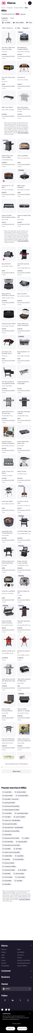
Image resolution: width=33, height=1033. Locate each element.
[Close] (30, 1013)
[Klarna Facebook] (5, 1000)
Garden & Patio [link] (18, 8)
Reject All (10, 1028)
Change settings (16, 1023)
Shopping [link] (9, 8)
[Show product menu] (30, 11)
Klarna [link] (3, 8)
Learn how (22, 14)
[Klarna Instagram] (28, 1000)
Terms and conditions (23, 132)
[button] (4, 181)
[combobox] (26, 28)
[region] (16, 1022)
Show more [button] (16, 771)
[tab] (4, 18)
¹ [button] (8, 56)
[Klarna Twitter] (20, 1000)
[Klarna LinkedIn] (12, 1000)
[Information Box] (12, 28)
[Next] (29, 23)
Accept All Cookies (22, 1028)
